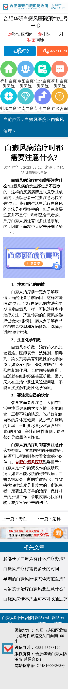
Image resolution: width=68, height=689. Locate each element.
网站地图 (26, 618)
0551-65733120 (54, 51)
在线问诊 (21, 51)
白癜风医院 (35, 119)
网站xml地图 (42, 621)
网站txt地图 (58, 621)
